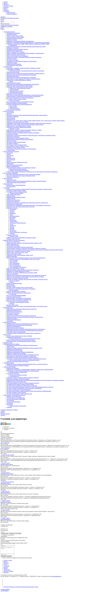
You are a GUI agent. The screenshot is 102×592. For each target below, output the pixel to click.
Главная (6, 1)
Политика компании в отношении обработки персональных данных (21, 586)
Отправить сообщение (6, 556)
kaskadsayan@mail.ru (6, 502)
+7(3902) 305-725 (5, 491)
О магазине (6, 11)
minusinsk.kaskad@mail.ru (7, 473)
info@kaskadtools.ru (5, 492)
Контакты (6, 7)
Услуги (5, 564)
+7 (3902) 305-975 (5, 510)
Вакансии (6, 10)
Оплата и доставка (8, 6)
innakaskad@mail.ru (5, 483)
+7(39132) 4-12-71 (5, 472)
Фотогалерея (7, 569)
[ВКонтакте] (1, 424)
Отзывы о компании (12, 14)
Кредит (5, 8)
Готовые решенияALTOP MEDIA (5, 590)
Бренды (5, 3)
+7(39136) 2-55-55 (5, 463)
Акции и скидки (8, 560)
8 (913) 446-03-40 (5, 442)
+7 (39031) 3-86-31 (5, 518)
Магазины (6, 4)
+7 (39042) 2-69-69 (5, 500)
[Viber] (6, 424)
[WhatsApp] (8, 424)
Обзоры (6, 568)
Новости (6, 567)
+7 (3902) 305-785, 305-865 (7, 455)
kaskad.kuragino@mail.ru (7, 464)
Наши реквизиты (11, 12)
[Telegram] (10, 424)
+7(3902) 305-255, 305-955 (7, 481)
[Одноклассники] (3, 424)
